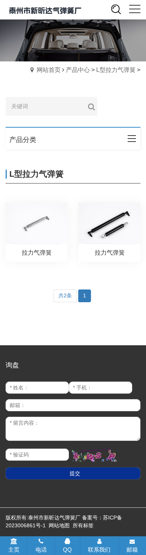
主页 (13, 549)
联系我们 (99, 549)
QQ (67, 549)
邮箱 (132, 549)
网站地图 (59, 525)
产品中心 (78, 70)
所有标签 (83, 525)
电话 (41, 549)
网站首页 (49, 70)
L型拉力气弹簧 (116, 70)
